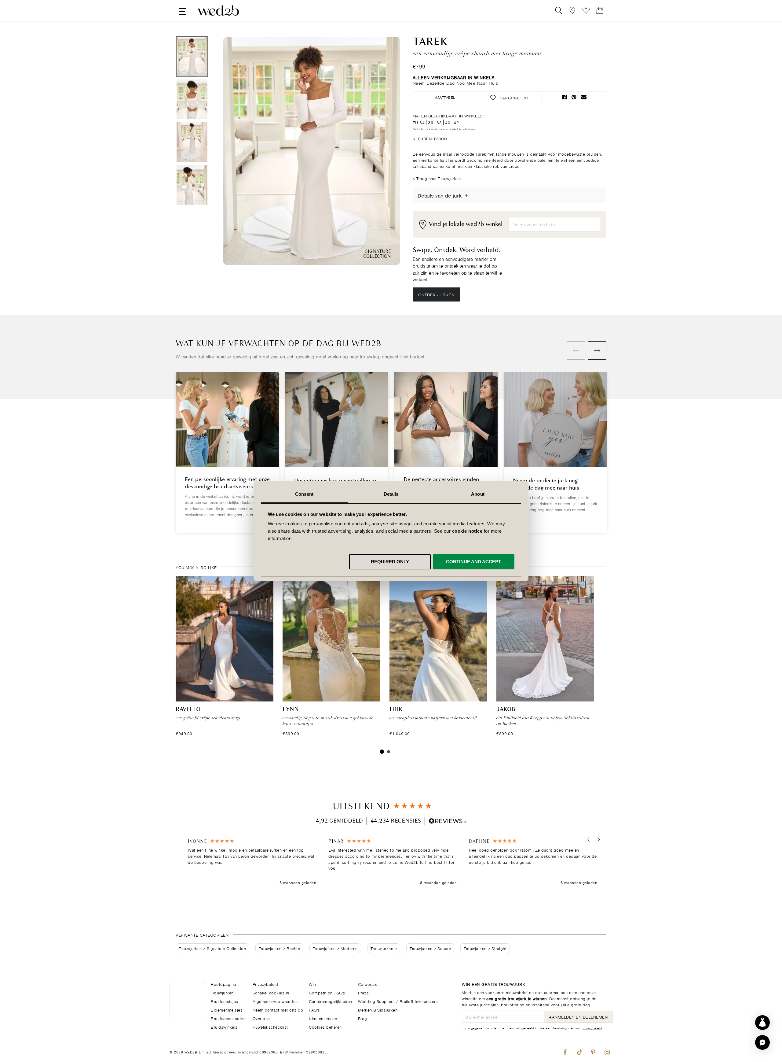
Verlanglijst (586, 10)
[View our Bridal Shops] (572, 10)
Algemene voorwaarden (275, 1001)
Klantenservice (323, 1018)
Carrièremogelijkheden (330, 1001)
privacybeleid (592, 1028)
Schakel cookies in (271, 992)
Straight (498, 948)
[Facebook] (565, 1051)
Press (363, 992)
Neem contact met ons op (278, 1009)
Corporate (368, 983)
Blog (362, 1018)
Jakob (505, 709)
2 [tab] (388, 751)
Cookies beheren (325, 1026)
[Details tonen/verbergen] (466, 195)
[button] (588, 839)
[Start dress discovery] (762, 1022)
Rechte (293, 948)
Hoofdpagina (223, 983)
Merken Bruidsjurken (378, 1009)
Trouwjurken (190, 948)
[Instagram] (607, 1051)
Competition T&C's (327, 992)
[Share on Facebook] (564, 97)
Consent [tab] (304, 494)
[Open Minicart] (599, 10)
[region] (392, 862)
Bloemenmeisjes (227, 1009)
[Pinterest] (593, 1051)
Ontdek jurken (436, 294)
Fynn (291, 709)
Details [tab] (391, 494)
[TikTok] (579, 1051)
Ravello (188, 709)
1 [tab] (382, 751)
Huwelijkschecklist (270, 1026)
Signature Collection (226, 948)
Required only (390, 561)
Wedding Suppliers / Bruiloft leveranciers (398, 1001)
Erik (396, 709)
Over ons (261, 1018)
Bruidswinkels (224, 1026)
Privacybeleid (265, 983)
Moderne (349, 948)
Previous (239, 151)
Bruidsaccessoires (229, 1018)
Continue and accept (473, 561)
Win (312, 983)
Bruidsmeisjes (224, 1001)
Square (444, 948)
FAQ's (314, 1009)
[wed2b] (218, 10)
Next (383, 151)
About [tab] (477, 494)
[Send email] (583, 97)
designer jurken (240, 514)
